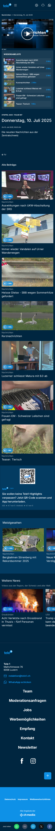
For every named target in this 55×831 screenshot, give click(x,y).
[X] (41, 826)
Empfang (27, 728)
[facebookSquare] (21, 761)
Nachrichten (6, 15)
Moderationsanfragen (27, 700)
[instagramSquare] (33, 761)
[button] (24, 826)
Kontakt (27, 738)
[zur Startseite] (7, 5)
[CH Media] (27, 814)
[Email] (33, 826)
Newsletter (27, 747)
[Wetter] (43, 5)
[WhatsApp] (16, 826)
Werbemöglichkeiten (27, 719)
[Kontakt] (49, 5)
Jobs (27, 710)
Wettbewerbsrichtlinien (40, 799)
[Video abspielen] (27, 33)
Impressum (23, 799)
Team (27, 691)
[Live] (36, 5)
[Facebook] (49, 826)
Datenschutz (10, 799)
